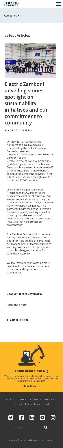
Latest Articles (19, 319)
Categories (10, 15)
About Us (10, 399)
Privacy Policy (33, 404)
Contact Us (35, 399)
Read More (30, 386)
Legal (46, 404)
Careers (22, 399)
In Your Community (30, 293)
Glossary (49, 399)
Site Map (18, 404)
